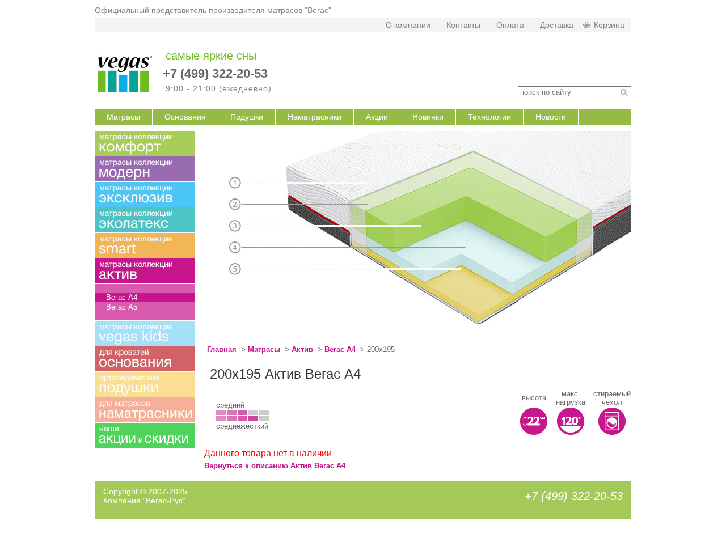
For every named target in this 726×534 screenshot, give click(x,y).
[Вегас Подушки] (145, 384)
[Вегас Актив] (145, 270)
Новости (550, 116)
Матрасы (123, 116)
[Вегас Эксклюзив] (145, 194)
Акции (377, 116)
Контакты (463, 24)
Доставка (556, 24)
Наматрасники (314, 116)
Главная (222, 349)
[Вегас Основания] (145, 358)
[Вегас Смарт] (145, 245)
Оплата (510, 24)
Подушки (246, 116)
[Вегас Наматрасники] (145, 409)
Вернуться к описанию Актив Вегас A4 (274, 465)
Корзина (609, 24)
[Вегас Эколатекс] (145, 219)
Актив (302, 349)
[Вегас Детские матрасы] (145, 333)
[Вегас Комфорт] (145, 143)
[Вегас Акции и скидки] (145, 435)
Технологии (489, 116)
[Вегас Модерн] (145, 168)
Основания (185, 116)
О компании (408, 24)
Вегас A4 (340, 349)
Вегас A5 (121, 307)
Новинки (428, 116)
